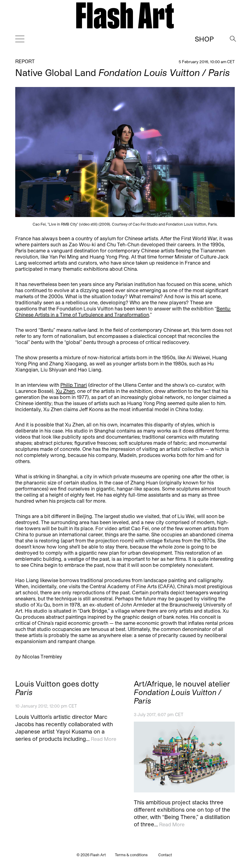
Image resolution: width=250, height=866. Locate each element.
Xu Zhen (65, 391)
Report (25, 61)
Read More (103, 739)
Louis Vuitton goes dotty (57, 688)
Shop (204, 39)
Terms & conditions (131, 855)
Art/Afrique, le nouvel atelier (182, 692)
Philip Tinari (73, 385)
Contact (165, 855)
